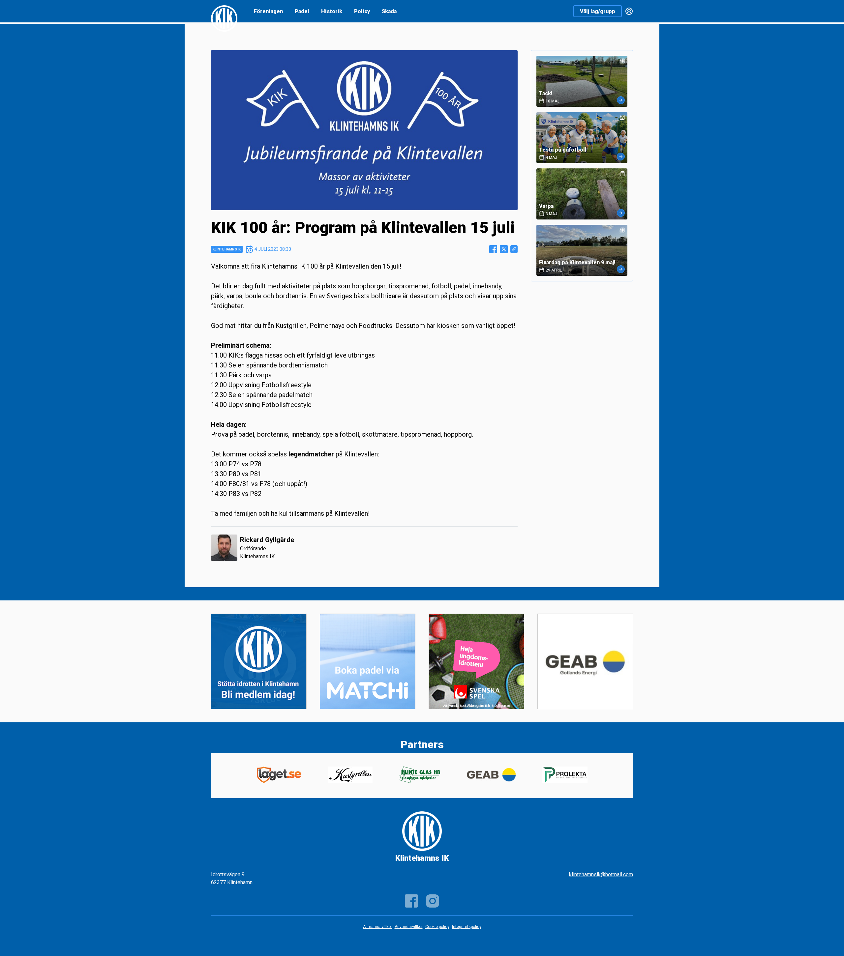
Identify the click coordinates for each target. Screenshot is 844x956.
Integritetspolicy (466, 926)
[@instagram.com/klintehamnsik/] (432, 901)
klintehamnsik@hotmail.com (601, 874)
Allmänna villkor (377, 926)
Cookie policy (437, 926)
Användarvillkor (409, 926)
